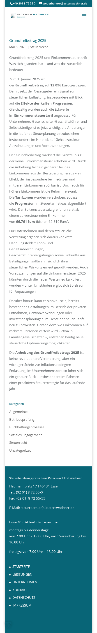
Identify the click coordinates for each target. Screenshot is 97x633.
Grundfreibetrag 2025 (27, 40)
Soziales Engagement (25, 435)
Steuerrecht (39, 47)
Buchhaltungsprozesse (26, 427)
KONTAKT (19, 590)
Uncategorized (20, 450)
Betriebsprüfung (22, 419)
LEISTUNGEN (22, 574)
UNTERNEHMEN (24, 582)
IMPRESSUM (22, 605)
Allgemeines (18, 411)
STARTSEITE (21, 566)
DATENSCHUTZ (23, 597)
